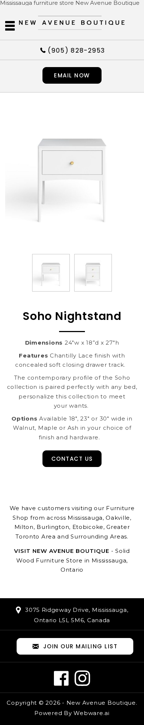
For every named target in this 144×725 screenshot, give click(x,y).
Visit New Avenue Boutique (61, 550)
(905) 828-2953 (76, 50)
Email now (72, 75)
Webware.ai (91, 713)
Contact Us (72, 459)
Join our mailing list (80, 646)
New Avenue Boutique (101, 702)
